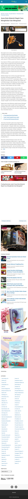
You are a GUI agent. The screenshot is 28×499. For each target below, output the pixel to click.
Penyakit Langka (19, 427)
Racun (17, 431)
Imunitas (17, 408)
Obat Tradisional (6, 410)
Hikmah (4, 465)
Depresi (4, 427)
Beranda (14, 492)
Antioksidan (5, 384)
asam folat (18, 437)
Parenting (4, 422)
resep (17, 404)
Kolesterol (4, 431)
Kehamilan (4, 429)
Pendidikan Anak (19, 420)
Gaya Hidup (5, 378)
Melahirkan (18, 414)
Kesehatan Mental (6, 420)
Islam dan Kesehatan (7, 416)
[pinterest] (17, 157)
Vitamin (17, 402)
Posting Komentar (23, 23)
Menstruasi (18, 416)
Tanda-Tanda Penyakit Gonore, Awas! (11, 117)
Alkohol (4, 461)
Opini (3, 433)
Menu (3, 457)
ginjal (16, 439)
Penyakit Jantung (6, 435)
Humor (4, 451)
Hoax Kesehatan (19, 406)
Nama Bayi (18, 384)
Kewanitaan (5, 396)
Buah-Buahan (5, 408)
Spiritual (4, 459)
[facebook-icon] (12, 487)
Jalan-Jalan (18, 410)
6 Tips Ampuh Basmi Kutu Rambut (11, 115)
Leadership (18, 461)
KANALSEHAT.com (15, 497)
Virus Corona (5, 439)
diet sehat (5, 402)
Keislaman (4, 418)
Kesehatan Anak (6, 455)
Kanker (4, 404)
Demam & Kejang (19, 451)
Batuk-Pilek (18, 447)
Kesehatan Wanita (19, 382)
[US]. (4, 149)
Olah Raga (18, 388)
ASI (16, 443)
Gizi (3, 386)
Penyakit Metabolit (6, 445)
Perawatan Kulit (6, 437)
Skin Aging (18, 394)
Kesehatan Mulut (19, 457)
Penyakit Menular (19, 390)
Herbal (4, 380)
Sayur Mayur (5, 449)
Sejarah (17, 435)
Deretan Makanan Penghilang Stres (15, 264)
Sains (17, 433)
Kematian (17, 455)
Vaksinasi (17, 400)
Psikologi (4, 394)
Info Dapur (4, 412)
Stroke (17, 398)
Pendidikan (18, 418)
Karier (17, 378)
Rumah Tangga (6, 388)
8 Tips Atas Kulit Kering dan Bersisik (11, 119)
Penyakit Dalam (19, 422)
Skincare (17, 396)
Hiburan (4, 443)
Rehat (17, 463)
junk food (17, 441)
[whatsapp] (24, 157)
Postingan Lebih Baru (6, 220)
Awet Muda (5, 441)
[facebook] (4, 157)
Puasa (4, 382)
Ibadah (4, 453)
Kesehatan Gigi (18, 380)
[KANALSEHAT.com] (14, 1)
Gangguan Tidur (19, 453)
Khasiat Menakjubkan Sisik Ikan (14, 277)
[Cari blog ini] (26, 1)
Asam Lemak (18, 445)
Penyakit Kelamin (19, 424)
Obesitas (17, 386)
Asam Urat (4, 463)
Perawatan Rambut (19, 429)
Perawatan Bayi (6, 447)
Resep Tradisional (19, 392)
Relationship (5, 424)
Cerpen (17, 449)
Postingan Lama (22, 220)
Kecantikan (5, 414)
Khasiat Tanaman (6, 390)
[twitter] (10, 157)
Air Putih (4, 406)
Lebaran (17, 412)
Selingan (4, 400)
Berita (4, 398)
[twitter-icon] (16, 487)
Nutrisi (4, 392)
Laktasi (17, 459)
